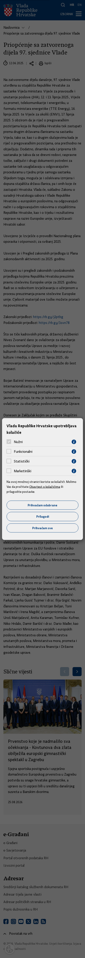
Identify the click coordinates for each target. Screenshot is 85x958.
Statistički (21, 461)
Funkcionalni (23, 452)
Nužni (18, 442)
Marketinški (22, 471)
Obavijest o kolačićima (44, 486)
